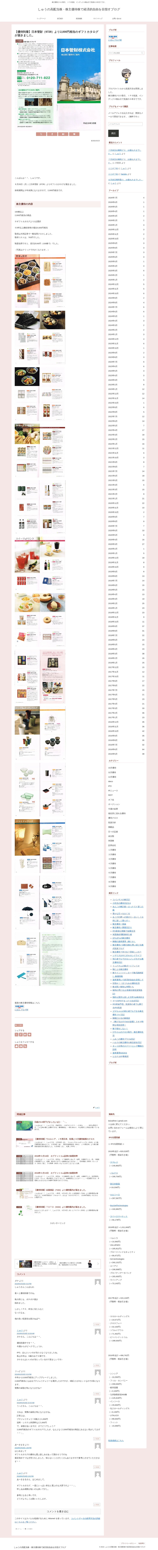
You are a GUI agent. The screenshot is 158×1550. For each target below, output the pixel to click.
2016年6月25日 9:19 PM (23, 1374)
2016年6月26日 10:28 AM (25, 1333)
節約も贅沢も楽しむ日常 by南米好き (128, 997)
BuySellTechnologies (119, 1206)
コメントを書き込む (58, 1511)
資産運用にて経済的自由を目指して (128, 980)
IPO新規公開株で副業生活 (124, 931)
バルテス (114, 1173)
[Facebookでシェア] (52, 134)
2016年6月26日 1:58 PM (23, 1448)
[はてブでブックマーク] (63, 134)
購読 (113, 133)
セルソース (115, 1195)
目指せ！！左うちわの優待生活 (126, 983)
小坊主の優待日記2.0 (122, 903)
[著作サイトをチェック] (16, 1046)
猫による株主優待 (120, 969)
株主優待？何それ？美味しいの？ (127, 952)
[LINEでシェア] (74, 134)
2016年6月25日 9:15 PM (23, 1284)
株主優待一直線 (119, 924)
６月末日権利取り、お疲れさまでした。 (125, 180)
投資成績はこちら (116, 1441)
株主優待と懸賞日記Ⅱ (122, 927)
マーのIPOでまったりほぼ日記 (126, 1001)
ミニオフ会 (113, 168)
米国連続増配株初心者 (122, 934)
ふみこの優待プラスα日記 (124, 1039)
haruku (124, 174)
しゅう (20, 1330)
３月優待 (19, 1025)
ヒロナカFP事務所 (121, 1056)
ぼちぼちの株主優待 (121, 938)
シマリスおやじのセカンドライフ (127, 955)
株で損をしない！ (120, 1029)
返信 (97, 1324)
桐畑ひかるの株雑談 (121, 1018)
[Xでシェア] (41, 134)
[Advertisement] (58, 158)
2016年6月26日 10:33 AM (25, 1403)
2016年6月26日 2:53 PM (25, 1476)
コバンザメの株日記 (121, 900)
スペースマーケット (119, 1216)
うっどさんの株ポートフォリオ (126, 966)
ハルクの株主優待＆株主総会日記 (127, 1042)
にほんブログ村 (21, 1010)
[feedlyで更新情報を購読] (21, 1046)
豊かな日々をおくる (121, 914)
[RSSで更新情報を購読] (25, 1046)
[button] (142, 53)
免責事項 (141, 1543)
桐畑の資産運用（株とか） (124, 941)
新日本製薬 (115, 1184)
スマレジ (114, 1162)
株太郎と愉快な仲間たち (123, 987)
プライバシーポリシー (128, 1543)
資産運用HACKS (120, 1053)
